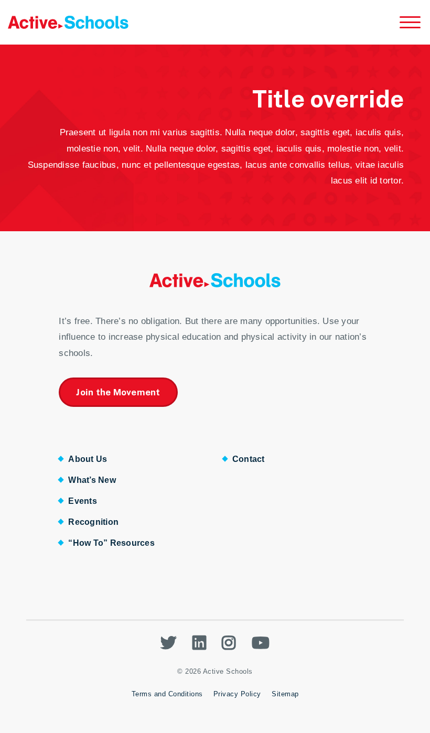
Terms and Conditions (167, 694)
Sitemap (285, 694)
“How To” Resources (111, 542)
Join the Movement (118, 392)
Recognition (93, 522)
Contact (248, 459)
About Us (87, 459)
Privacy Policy (237, 694)
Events (82, 501)
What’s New (92, 480)
